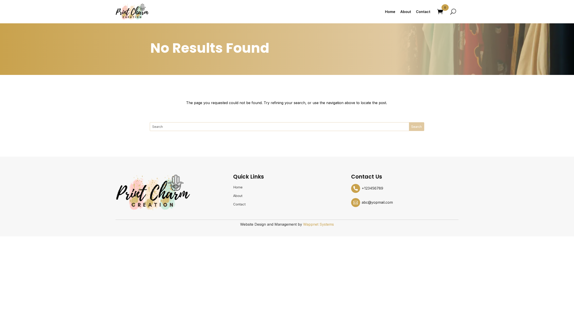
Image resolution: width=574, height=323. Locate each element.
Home (390, 11)
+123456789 (372, 188)
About (405, 11)
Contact (423, 11)
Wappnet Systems (318, 224)
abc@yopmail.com (377, 202)
